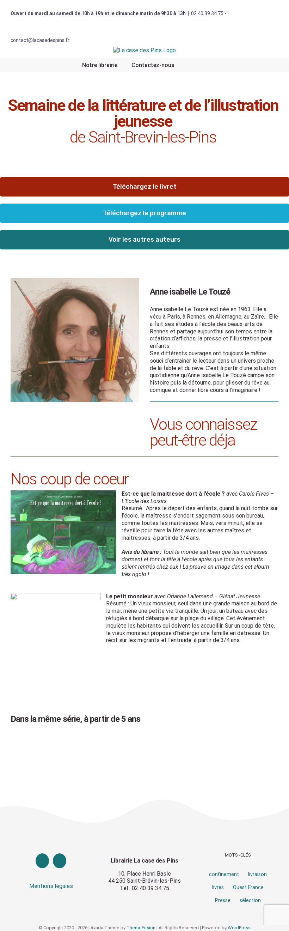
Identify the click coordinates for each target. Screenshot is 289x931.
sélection (250, 900)
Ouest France (248, 887)
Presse (222, 900)
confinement (224, 874)
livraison (257, 874)
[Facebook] (42, 860)
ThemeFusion (141, 927)
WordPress (239, 927)
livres (218, 887)
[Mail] (59, 860)
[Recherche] (191, 65)
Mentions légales (51, 886)
